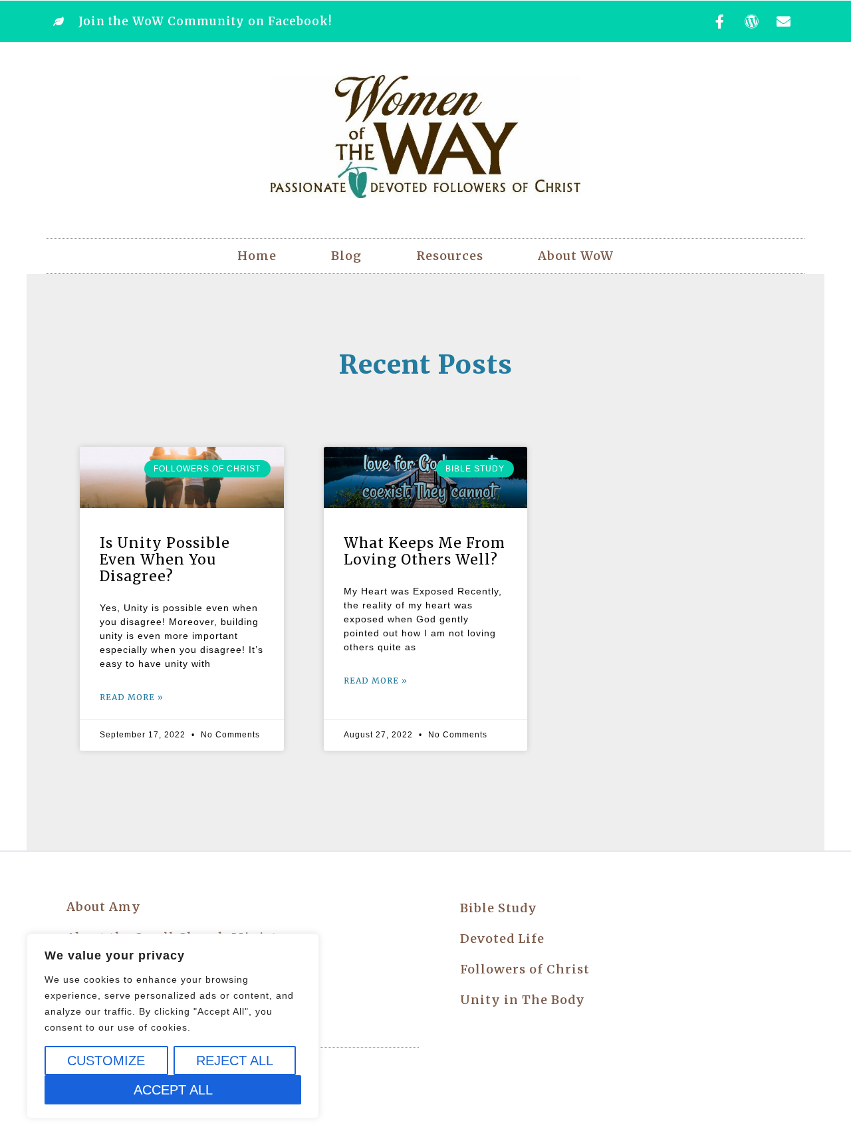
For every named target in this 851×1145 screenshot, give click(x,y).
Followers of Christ (525, 969)
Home (257, 255)
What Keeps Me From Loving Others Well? (424, 551)
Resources (449, 255)
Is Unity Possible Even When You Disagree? (165, 559)
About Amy (103, 906)
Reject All (234, 1060)
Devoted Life (502, 938)
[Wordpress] (752, 21)
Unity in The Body (522, 999)
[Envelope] (784, 21)
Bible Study (498, 908)
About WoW (576, 255)
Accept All (173, 1089)
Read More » (132, 697)
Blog (346, 255)
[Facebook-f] (720, 21)
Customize (106, 1060)
